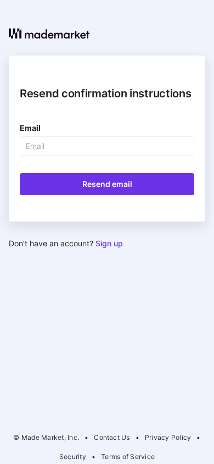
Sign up (109, 243)
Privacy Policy (168, 437)
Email (30, 127)
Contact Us (111, 437)
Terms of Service (128, 456)
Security (72, 456)
